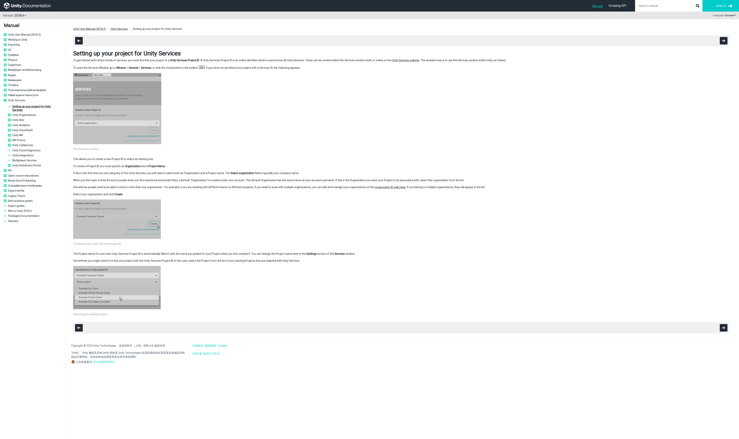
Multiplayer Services (24, 160)
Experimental (16, 190)
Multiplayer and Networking (24, 69)
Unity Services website (405, 60)
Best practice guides (20, 200)
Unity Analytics (21, 125)
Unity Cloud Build (22, 130)
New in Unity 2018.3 (20, 210)
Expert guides (16, 205)
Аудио (12, 75)
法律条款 (197, 345)
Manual (597, 6)
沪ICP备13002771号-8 (205, 353)
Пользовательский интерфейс (27, 90)
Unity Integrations (23, 155)
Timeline (13, 85)
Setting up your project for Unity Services (31, 108)
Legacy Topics (16, 195)
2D (9, 49)
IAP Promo (18, 140)
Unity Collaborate (22, 145)
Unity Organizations (24, 114)
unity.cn (721, 5)
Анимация (14, 80)
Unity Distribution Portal (26, 165)
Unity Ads (18, 119)
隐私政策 (210, 345)
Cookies (222, 345)
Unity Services (16, 100)
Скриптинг (14, 64)
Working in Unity (17, 39)
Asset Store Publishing (22, 180)
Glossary (13, 221)
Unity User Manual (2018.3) (24, 34)
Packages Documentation (23, 215)
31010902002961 (104, 362)
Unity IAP (17, 135)
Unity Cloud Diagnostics (26, 150)
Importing (14, 44)
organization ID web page (390, 187)
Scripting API (617, 5)
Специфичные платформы (25, 185)
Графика (13, 54)
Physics (12, 59)
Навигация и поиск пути (23, 95)
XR (10, 170)
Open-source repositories (23, 175)
